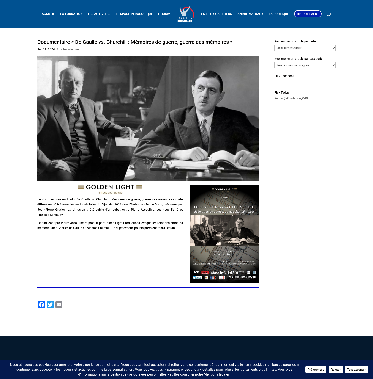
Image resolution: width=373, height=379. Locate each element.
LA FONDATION (71, 14)
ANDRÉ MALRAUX (250, 14)
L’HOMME (165, 14)
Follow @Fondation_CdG (291, 98)
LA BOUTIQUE (279, 14)
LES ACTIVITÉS (99, 14)
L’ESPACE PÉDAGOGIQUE (134, 14)
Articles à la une (68, 49)
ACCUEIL (48, 14)
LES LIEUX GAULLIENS (215, 14)
